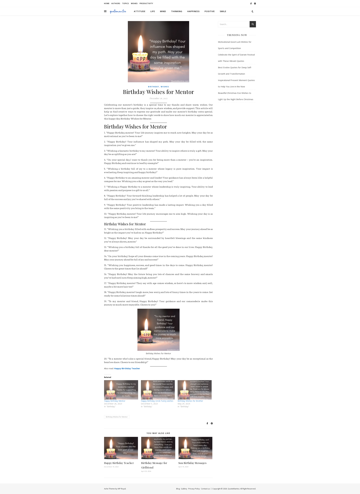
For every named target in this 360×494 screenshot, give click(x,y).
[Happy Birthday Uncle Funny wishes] (158, 390)
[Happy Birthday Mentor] (121, 390)
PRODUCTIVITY (146, 3)
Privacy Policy (194, 488)
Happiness (193, 11)
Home (106, 3)
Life (152, 11)
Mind (163, 11)
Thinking (176, 11)
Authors (115, 3)
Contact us (205, 488)
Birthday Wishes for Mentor (117, 417)
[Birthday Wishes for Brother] (195, 390)
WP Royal (122, 488)
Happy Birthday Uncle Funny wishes (157, 401)
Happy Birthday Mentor (114, 401)
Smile (223, 11)
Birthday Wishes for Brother (190, 401)
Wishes (134, 3)
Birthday (153, 86)
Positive (210, 11)
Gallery (184, 488)
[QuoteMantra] (118, 11)
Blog (178, 488)
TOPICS (125, 3)
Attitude (139, 11)
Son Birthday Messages (192, 463)
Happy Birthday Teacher (127, 368)
